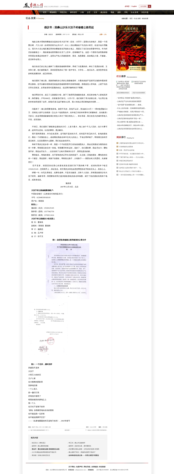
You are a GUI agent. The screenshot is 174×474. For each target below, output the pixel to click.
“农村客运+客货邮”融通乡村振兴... (129, 98)
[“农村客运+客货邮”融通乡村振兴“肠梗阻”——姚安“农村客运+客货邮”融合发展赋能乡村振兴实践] (123, 86)
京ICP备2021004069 (102, 470)
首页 (44, 12)
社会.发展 (134, 12)
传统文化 (63, 12)
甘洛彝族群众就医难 (126, 146)
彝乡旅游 (103, 12)
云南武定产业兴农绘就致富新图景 (129, 101)
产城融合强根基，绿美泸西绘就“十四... (131, 111)
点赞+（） (103, 34)
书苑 (126, 12)
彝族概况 (53, 12)
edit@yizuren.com (80, 470)
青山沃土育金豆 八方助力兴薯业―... (131, 171)
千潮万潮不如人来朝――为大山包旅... (132, 157)
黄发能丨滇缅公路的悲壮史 (41, 455)
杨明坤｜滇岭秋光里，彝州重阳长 (80, 446)
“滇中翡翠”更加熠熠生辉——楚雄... (129, 105)
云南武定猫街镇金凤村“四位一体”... (129, 118)
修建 (46, 427)
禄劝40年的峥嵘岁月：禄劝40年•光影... (131, 125)
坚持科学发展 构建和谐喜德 (128, 164)
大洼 (43, 427)
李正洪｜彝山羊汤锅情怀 (77, 443)
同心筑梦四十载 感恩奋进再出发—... (130, 122)
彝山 (37, 427)
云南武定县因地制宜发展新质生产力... (130, 115)
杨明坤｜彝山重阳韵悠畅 (40, 446)
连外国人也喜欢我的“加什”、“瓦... (130, 168)
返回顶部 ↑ (67, 430)
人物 (82, 12)
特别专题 (144, 12)
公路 (49, 427)
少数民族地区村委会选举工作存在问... (132, 143)
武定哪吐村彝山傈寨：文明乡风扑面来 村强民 (84, 449)
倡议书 (34, 427)
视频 (112, 12)
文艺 (88, 12)
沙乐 (40, 427)
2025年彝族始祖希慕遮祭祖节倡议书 (44, 452)
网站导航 (87, 467)
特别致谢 (102, 467)
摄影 (119, 12)
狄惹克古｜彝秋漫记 (38, 443)
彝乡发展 (145, 18)
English (134, 6)
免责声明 (79, 467)
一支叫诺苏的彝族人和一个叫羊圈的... (132, 175)
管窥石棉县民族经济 (126, 161)
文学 (95, 12)
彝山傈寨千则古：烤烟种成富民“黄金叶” (82, 452)
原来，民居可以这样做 (126, 150)
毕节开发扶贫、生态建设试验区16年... (132, 154)
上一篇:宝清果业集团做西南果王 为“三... (39, 430)
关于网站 (71, 467)
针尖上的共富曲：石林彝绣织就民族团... (131, 108)
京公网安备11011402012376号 (119, 470)
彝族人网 (81, 34)
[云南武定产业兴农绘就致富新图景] (139, 86)
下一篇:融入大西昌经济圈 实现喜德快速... (96, 430)
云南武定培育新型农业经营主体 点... (130, 129)
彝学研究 (73, 12)
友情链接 (94, 467)
